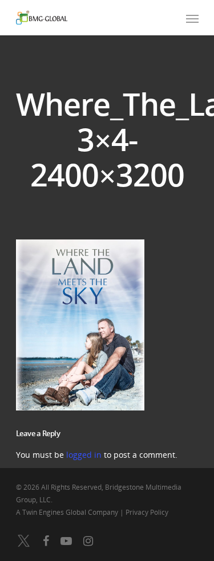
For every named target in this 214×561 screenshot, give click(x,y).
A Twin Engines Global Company (68, 512)
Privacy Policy (147, 512)
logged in (84, 454)
